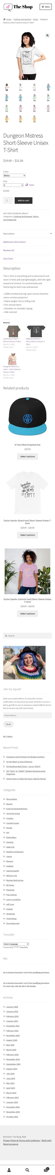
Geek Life (10, 847)
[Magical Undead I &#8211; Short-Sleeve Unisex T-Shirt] (36, 331)
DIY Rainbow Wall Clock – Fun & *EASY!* (23, 766)
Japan (9, 856)
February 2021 (12, 1030)
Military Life (11, 875)
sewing (9, 909)
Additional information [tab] (14, 241)
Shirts (35, 19)
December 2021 (12, 1026)
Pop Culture (11, 894)
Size (5, 181)
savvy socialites (13, 899)
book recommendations (16, 808)
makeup (9, 866)
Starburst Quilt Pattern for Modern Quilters (25, 757)
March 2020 (11, 1049)
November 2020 (13, 1035)
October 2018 (12, 1116)
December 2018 (12, 1107)
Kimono (9, 861)
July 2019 (10, 1073)
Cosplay (9, 818)
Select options (27, 456)
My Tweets (8, 736)
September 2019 (13, 1064)
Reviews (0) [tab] (8, 250)
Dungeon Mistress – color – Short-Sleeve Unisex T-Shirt (12, 369)
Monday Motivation (14, 880)
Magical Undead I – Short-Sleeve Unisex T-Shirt (35, 341)
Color (6, 171)
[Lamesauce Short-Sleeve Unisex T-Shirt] (13, 331)
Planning (10, 890)
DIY (7, 832)
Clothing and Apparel (22, 19)
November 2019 (13, 1059)
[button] (47, 35)
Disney (9, 827)
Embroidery (11, 837)
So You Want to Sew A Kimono (19, 761)
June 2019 (10, 1078)
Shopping (10, 913)
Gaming (9, 842)
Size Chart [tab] (8, 258)
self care (10, 904)
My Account (9, 1170)
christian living (13, 813)
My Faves (10, 885)
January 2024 (12, 1011)
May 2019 (10, 1083)
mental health (12, 871)
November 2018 (13, 1112)
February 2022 (12, 1016)
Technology (11, 918)
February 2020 (12, 1054)
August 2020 (11, 1040)
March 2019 (11, 1093)
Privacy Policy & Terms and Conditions (21, 1140)
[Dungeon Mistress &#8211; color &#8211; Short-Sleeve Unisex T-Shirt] (13, 359)
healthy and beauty (15, 852)
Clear (31, 184)
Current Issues (12, 823)
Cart (42, 1168)
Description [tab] (9, 233)
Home (8, 19)
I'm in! (8, 724)
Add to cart (23, 200)
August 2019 (11, 1069)
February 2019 (12, 1097)
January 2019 (12, 1102)
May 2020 (10, 1045)
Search (27, 1170)
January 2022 (12, 1021)
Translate (23, 947)
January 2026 (12, 1007)
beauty (9, 804)
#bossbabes (11, 799)
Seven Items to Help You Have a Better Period (26, 778)
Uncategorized (9, 219)
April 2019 (10, 1088)
